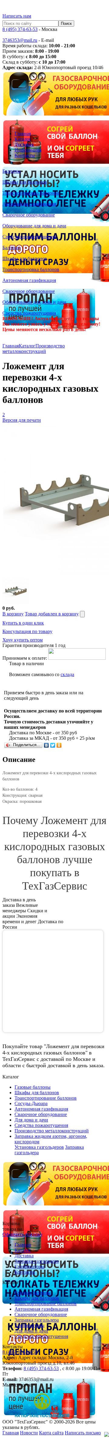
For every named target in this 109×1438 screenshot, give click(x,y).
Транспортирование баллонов (46, 1303)
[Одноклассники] (59, 745)
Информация (28, 150)
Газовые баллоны (33, 1292)
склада (67, 674)
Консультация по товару (27, 631)
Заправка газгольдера (37, 1261)
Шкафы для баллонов (37, 1298)
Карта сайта (51, 1432)
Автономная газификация (41, 1309)
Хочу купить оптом (22, 639)
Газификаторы (30, 1266)
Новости (29, 1432)
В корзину (13, 613)
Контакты (25, 155)
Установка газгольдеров (39, 1147)
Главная (23, 133)
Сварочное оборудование (41, 1314)
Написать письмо (83, 1432)
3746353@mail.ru (19, 40)
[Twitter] (53, 745)
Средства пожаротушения (41, 1336)
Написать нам (16, 15)
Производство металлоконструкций (33, 348)
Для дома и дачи (31, 1330)
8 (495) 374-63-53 (20, 29)
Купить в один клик (23, 622)
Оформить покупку (22, 1234)
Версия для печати (21, 420)
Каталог (23, 139)
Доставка (24, 144)
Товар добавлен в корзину (52, 613)
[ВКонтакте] (46, 745)
